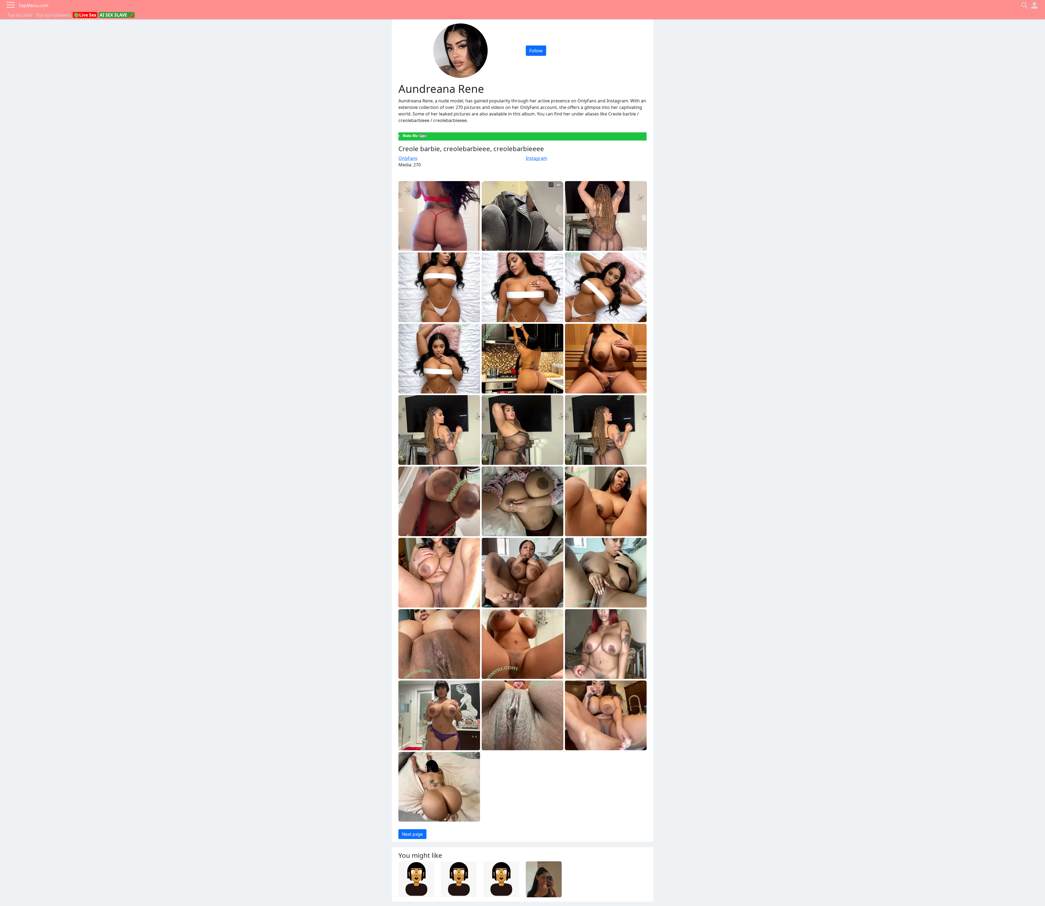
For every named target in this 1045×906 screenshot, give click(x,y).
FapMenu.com (33, 5)
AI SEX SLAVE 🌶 (117, 15)
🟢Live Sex (85, 15)
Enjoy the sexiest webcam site (513, 251)
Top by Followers (53, 15)
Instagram (536, 158)
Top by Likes (20, 15)
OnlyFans (407, 158)
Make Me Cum (414, 136)
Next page (412, 834)
